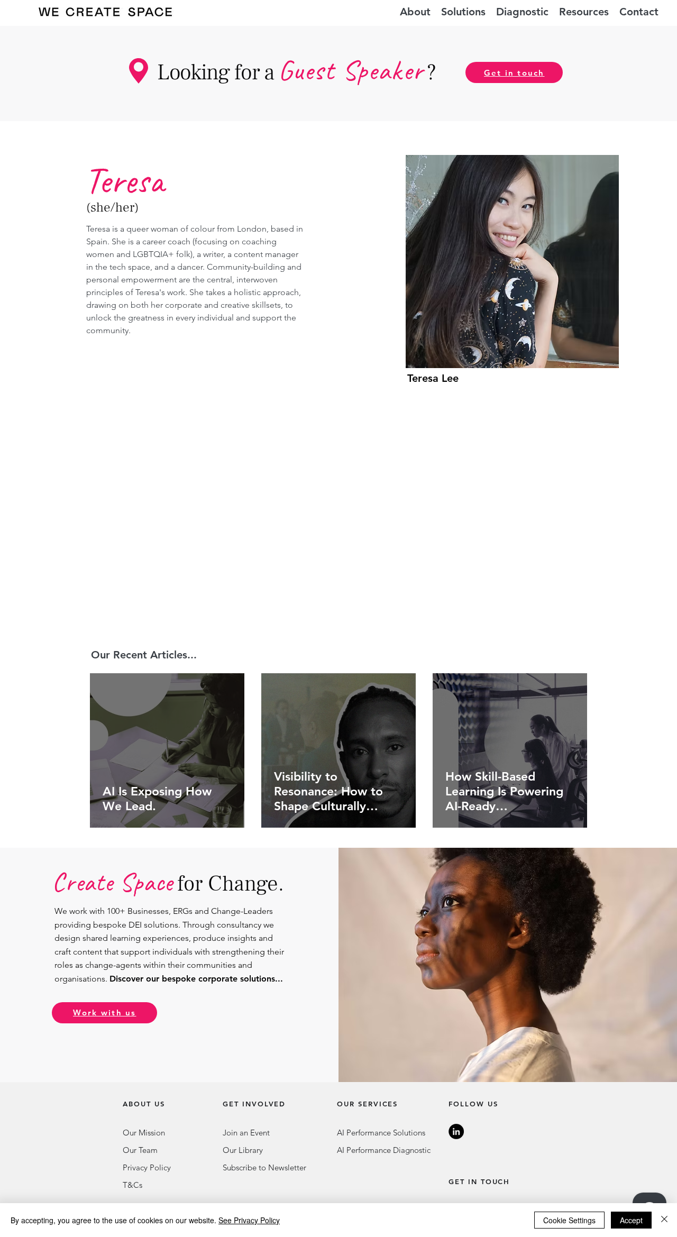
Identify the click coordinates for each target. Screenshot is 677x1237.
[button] (463, 12)
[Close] (664, 1220)
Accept (631, 1220)
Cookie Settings (569, 1220)
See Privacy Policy (249, 1220)
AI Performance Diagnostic (384, 1150)
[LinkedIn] (456, 1131)
